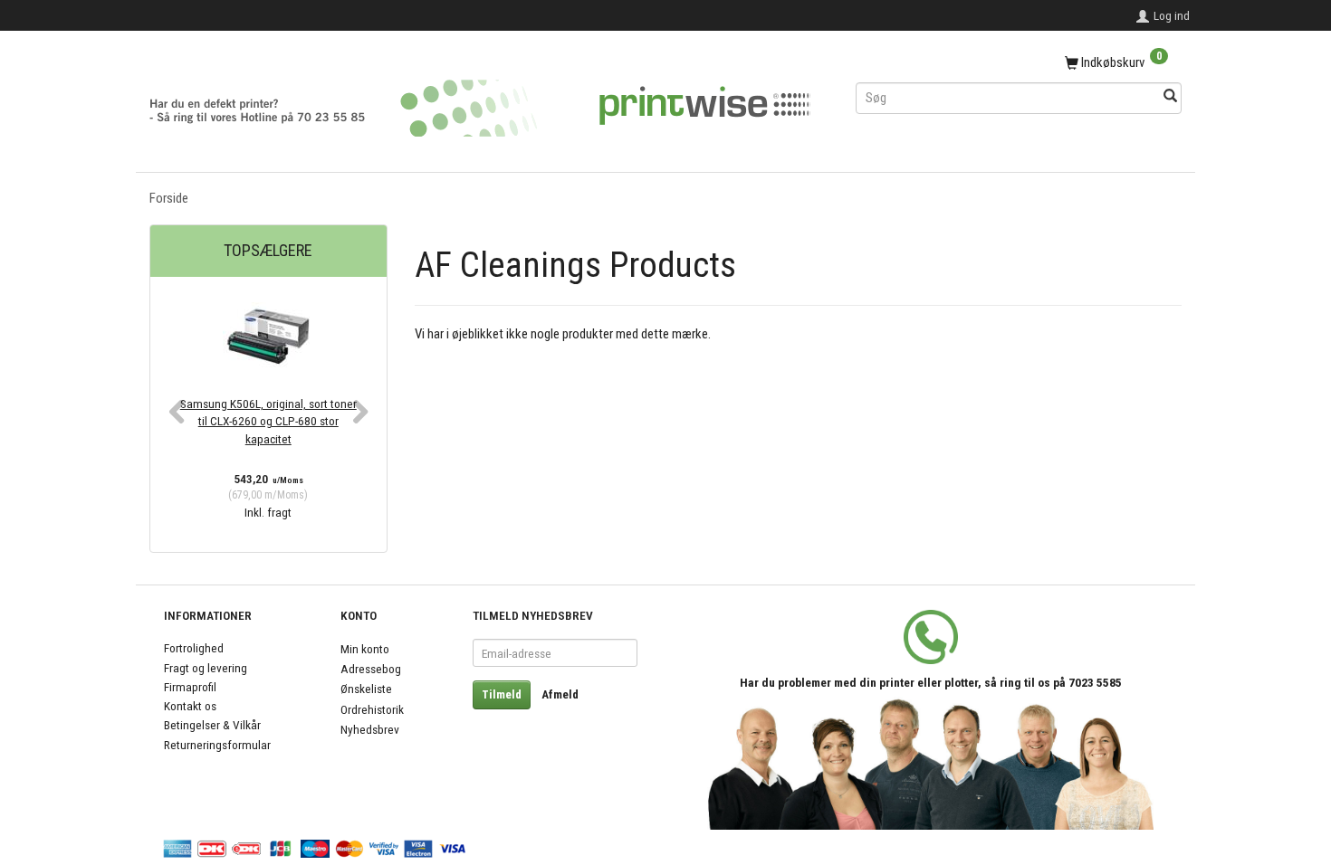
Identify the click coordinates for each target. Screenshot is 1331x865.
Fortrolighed (194, 648)
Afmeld (560, 694)
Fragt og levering (205, 668)
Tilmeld (502, 694)
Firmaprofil (190, 687)
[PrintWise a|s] (479, 101)
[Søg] (1170, 97)
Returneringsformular (217, 744)
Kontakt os (190, 706)
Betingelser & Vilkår (212, 725)
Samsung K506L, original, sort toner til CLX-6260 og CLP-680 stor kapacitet (268, 421)
